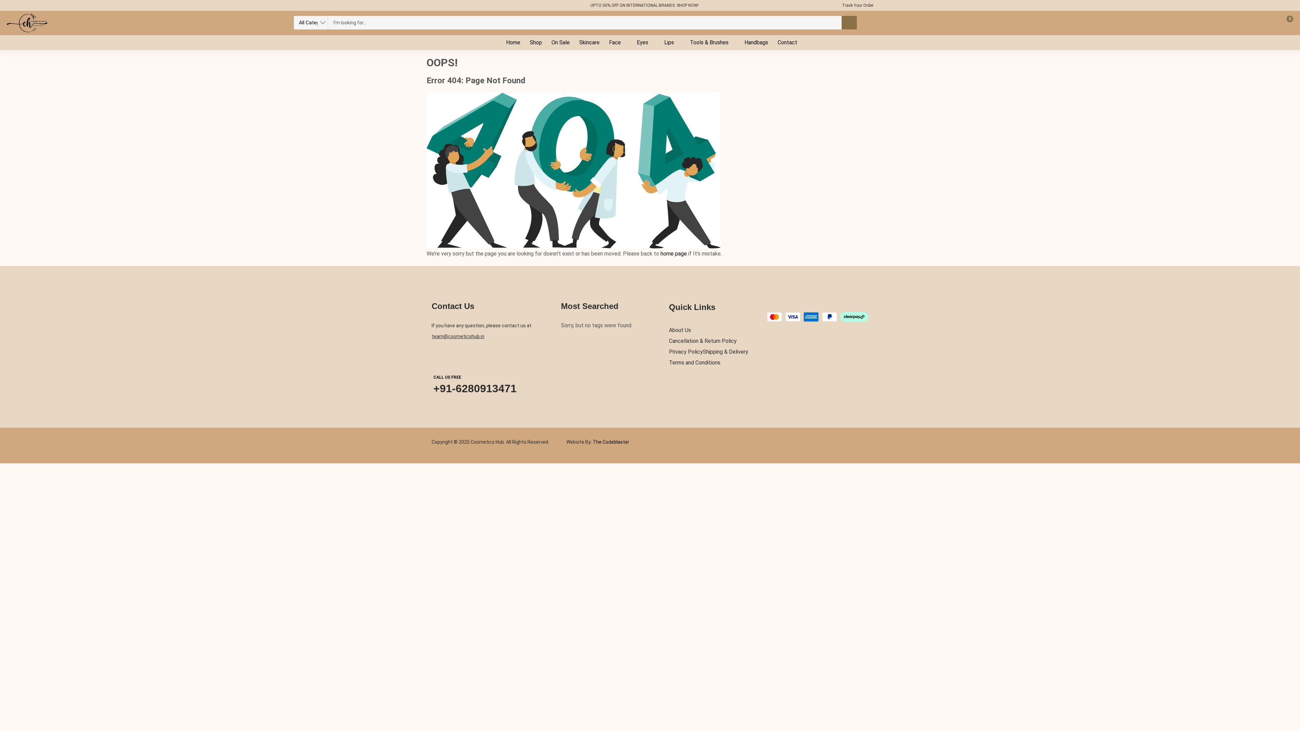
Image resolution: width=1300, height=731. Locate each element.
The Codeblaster (610, 442)
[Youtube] (470, 5)
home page (673, 253)
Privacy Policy (686, 352)
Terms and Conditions (694, 362)
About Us (680, 330)
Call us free (447, 377)
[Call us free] (439, 357)
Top (1289, 698)
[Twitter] (443, 5)
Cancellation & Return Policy (703, 341)
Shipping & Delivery (725, 352)
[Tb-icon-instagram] (456, 5)
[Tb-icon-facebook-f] (430, 5)
